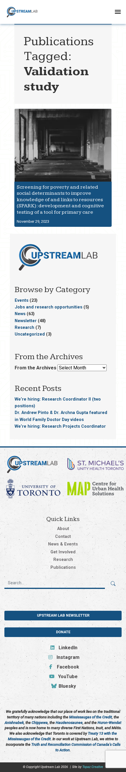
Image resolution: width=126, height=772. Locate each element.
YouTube (67, 676)
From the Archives (35, 368)
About (63, 528)
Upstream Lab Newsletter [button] (63, 615)
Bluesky (66, 686)
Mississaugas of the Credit (90, 717)
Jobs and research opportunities (48, 307)
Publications (63, 567)
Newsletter (26, 320)
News (20, 313)
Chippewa (40, 722)
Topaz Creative (92, 767)
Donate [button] (63, 632)
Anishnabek (14, 722)
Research (24, 327)
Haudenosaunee (69, 722)
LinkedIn (67, 647)
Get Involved (63, 552)
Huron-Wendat (109, 722)
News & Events (63, 544)
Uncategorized (30, 334)
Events (21, 300)
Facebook (67, 667)
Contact (63, 536)
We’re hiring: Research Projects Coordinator (60, 426)
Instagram (67, 657)
